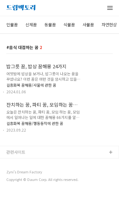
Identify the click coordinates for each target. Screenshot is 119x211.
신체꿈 (31, 25)
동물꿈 (50, 25)
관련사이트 (15, 152)
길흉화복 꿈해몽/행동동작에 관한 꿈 (34, 123)
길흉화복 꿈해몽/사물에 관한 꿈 (31, 85)
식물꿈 (69, 25)
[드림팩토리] (21, 8)
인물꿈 (12, 25)
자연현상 (109, 25)
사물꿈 (88, 25)
